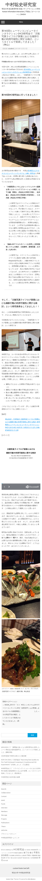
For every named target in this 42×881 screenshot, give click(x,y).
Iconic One (9, 879)
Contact (4, 796)
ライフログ (34, 688)
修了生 (26, 853)
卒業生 (37, 852)
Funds (3, 804)
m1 (25, 849)
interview (4, 807)
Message (4, 815)
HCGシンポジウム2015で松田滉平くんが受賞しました (30, 708)
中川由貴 (15, 852)
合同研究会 (17, 855)
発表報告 (35, 858)
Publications (5, 822)
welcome (4, 830)
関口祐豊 (5, 860)
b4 (4, 849)
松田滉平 (20, 858)
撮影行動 (20, 691)
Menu (21, 22)
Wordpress (31, 879)
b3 (2, 849)
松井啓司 (14, 858)
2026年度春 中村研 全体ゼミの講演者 (13, 756)
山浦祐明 (23, 855)
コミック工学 (8, 852)
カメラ (27, 688)
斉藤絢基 (34, 855)
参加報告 (5, 855)
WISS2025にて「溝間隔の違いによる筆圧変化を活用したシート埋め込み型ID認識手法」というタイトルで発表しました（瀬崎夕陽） (20, 749)
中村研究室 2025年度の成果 (10, 777)
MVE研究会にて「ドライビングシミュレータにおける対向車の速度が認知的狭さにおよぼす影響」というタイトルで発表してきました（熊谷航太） (21, 771)
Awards (3, 789)
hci (12, 849)
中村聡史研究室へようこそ (10, 837)
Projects (4, 819)
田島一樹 (29, 858)
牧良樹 (25, 858)
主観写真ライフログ (9, 691)
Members (4, 811)
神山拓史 (27, 691)
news (12, 688)
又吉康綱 (11, 855)
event (3, 800)
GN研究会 (8, 849)
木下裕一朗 (9, 858)
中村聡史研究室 (21, 4)
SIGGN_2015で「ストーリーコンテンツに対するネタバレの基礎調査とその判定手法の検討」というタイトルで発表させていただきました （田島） (12, 714)
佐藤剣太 (20, 852)
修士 (31, 853)
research (17, 688)
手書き (29, 855)
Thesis (3, 826)
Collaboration (5, 792)
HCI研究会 (18, 849)
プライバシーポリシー (8, 834)
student (11, 48)
